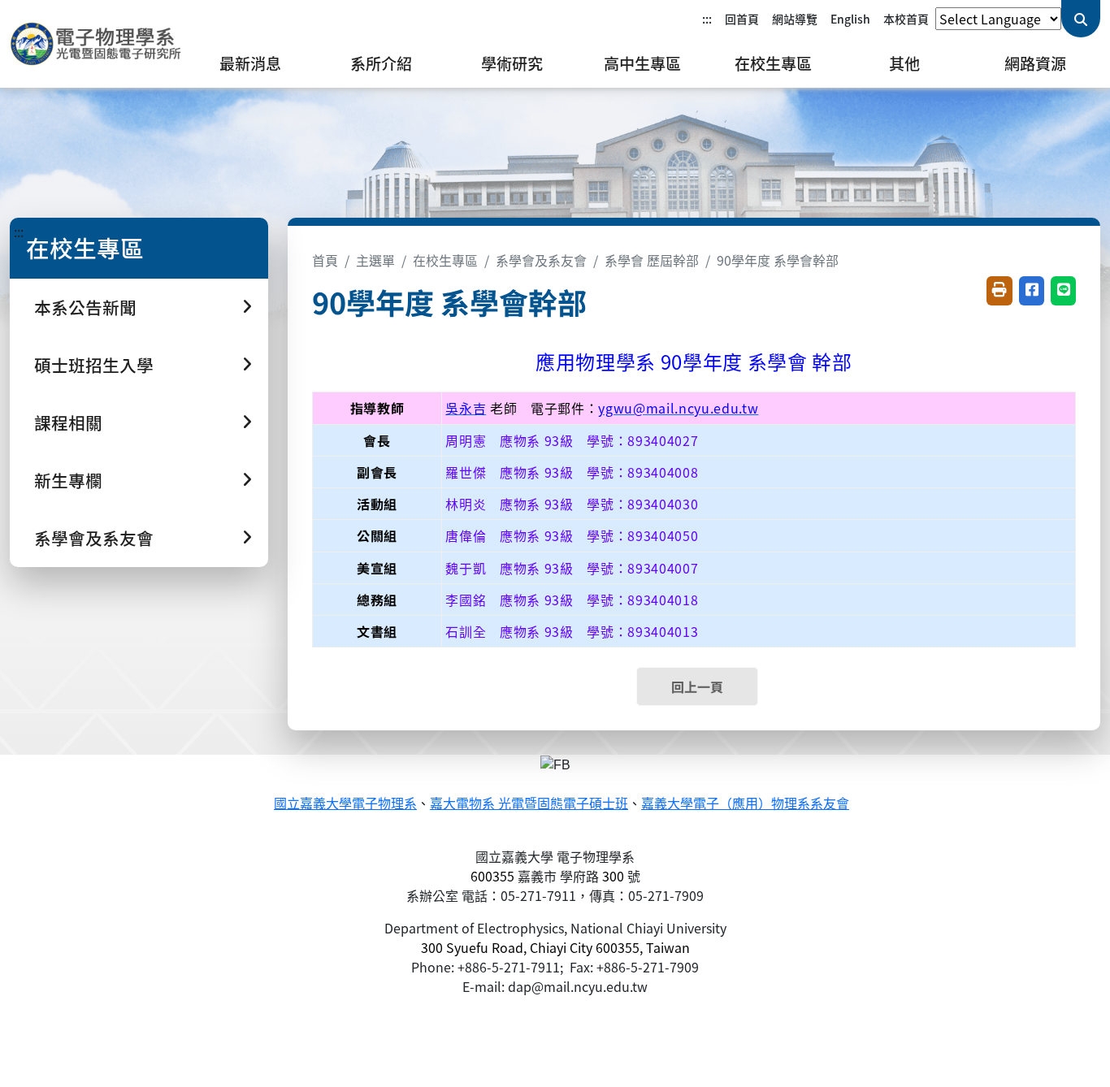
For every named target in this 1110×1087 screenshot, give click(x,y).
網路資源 (1035, 63)
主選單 (375, 260)
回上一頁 (697, 686)
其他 (904, 63)
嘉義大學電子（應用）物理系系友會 (745, 804)
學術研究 (512, 63)
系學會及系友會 (541, 260)
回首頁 (742, 19)
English (850, 19)
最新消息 (250, 63)
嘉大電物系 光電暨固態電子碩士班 (529, 804)
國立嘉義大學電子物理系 (345, 804)
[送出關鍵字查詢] (1080, 18)
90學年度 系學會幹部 (778, 260)
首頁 (325, 260)
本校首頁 (906, 19)
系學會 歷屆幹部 (652, 260)
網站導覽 (794, 19)
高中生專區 (642, 63)
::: (707, 19)
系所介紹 (381, 63)
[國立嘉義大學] (97, 44)
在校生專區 (773, 63)
